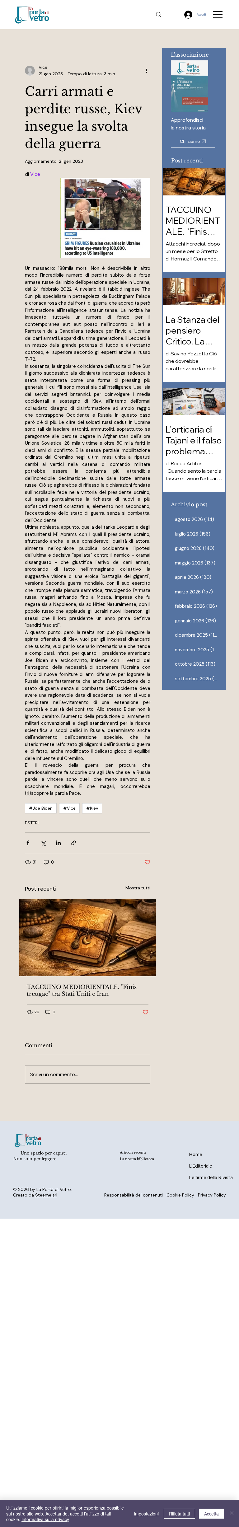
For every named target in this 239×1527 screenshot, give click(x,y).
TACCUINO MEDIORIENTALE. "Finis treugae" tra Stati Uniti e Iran (82, 990)
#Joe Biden (41, 808)
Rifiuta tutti (179, 1514)
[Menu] (218, 14)
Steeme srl (46, 1195)
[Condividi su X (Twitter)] (43, 843)
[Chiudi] (231, 1513)
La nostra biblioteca (137, 1159)
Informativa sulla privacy (45, 1519)
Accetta (211, 1514)
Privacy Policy (212, 1195)
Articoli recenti (133, 1152)
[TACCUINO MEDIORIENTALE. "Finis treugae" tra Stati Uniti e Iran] (87, 937)
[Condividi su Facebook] (28, 843)
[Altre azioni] (146, 70)
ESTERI (32, 823)
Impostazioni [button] (146, 1514)
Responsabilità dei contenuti (133, 1195)
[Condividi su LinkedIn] (58, 843)
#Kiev (92, 808)
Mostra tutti (137, 888)
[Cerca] (158, 14)
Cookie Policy (180, 1195)
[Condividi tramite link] (74, 843)
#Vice (69, 808)
